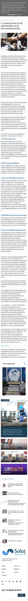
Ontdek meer (19, 434)
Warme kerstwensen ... (11, 378)
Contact (4, 575)
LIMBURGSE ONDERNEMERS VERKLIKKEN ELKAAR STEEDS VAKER (15, 485)
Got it (19, 14)
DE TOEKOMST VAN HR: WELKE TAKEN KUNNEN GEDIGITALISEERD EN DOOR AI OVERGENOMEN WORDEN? (16, 532)
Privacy (16, 572)
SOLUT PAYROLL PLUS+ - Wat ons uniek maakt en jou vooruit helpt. (16, 512)
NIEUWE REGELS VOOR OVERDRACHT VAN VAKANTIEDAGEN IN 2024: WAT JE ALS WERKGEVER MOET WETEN (16, 503)
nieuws (6, 20)
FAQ (3, 572)
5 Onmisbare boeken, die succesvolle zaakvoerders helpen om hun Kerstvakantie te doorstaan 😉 (14, 389)
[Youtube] (20, 581)
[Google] (2, 581)
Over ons (16, 566)
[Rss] (2, 584)
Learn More (11, 14)
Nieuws (4, 569)
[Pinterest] (17, 581)
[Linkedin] (13, 581)
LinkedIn (19, 355)
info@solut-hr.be (5, 346)
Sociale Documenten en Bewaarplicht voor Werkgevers (15, 493)
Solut (2, 305)
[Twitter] (9, 581)
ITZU (11, 305)
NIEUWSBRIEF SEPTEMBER (15, 541)
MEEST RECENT (9, 479)
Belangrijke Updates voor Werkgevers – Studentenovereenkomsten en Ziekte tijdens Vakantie (15, 522)
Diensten (16, 569)
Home (2, 20)
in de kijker (11, 20)
